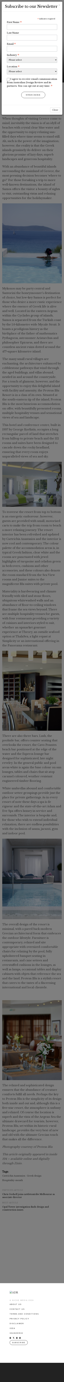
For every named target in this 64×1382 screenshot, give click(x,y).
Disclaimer (17, 1323)
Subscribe (33, 95)
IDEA (12, 1328)
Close (55, 110)
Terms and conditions (24, 1314)
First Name (14, 22)
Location (13, 66)
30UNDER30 (16, 1333)
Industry (13, 55)
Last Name (13, 32)
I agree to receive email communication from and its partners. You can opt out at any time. (32, 82)
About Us (16, 1304)
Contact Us (17, 1309)
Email (11, 43)
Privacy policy (19, 1319)
